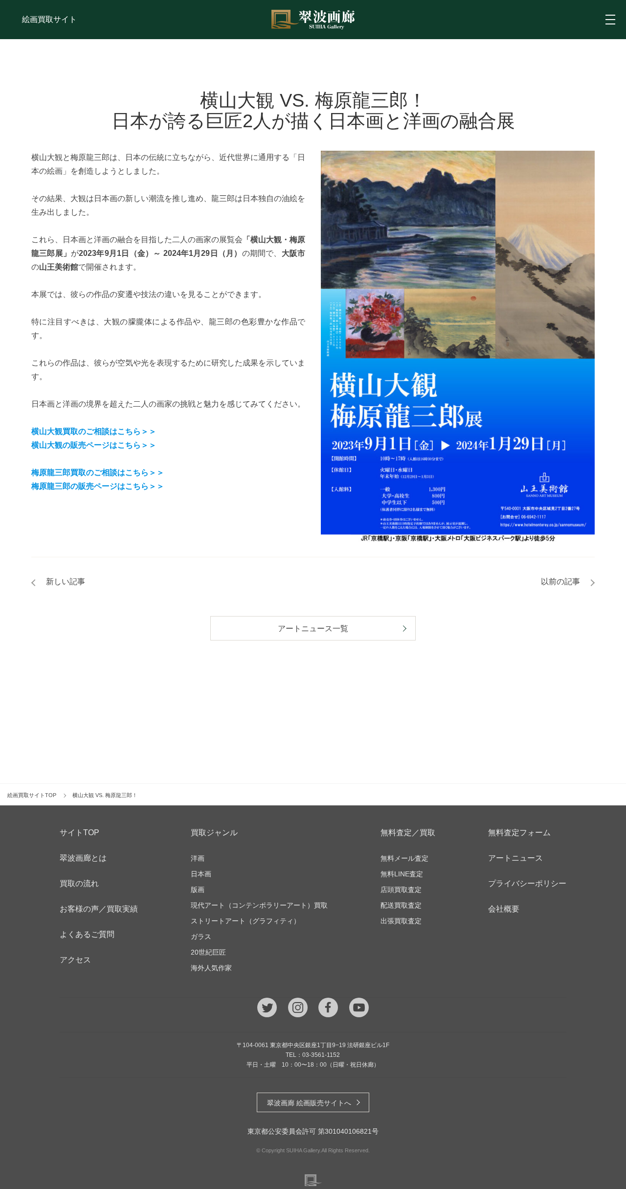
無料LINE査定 (401, 874)
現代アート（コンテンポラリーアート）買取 (259, 905)
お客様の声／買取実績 (99, 909)
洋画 (197, 858)
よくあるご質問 (87, 934)
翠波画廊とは (83, 858)
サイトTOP (79, 832)
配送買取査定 (401, 905)
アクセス (75, 960)
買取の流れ (79, 883)
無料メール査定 (404, 858)
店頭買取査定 (401, 889)
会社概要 (503, 909)
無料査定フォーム (519, 832)
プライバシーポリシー (527, 883)
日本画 (201, 874)
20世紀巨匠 (208, 952)
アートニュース (515, 858)
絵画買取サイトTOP (31, 795)
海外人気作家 (211, 968)
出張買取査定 (401, 921)
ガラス (201, 936)
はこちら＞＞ (140, 486)
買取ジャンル (214, 832)
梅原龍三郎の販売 (62, 486)
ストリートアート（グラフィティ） (245, 921)
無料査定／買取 (407, 832)
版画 (197, 889)
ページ (105, 486)
